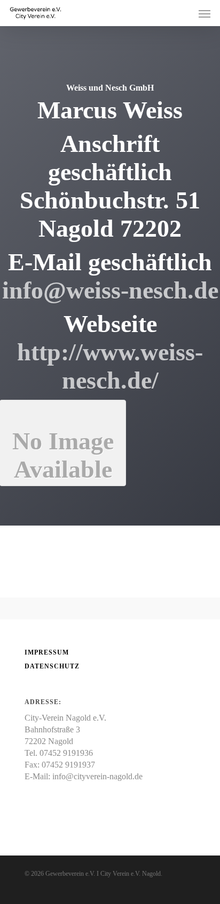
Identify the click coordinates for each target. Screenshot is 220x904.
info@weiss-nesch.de (110, 290)
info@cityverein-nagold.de (97, 776)
